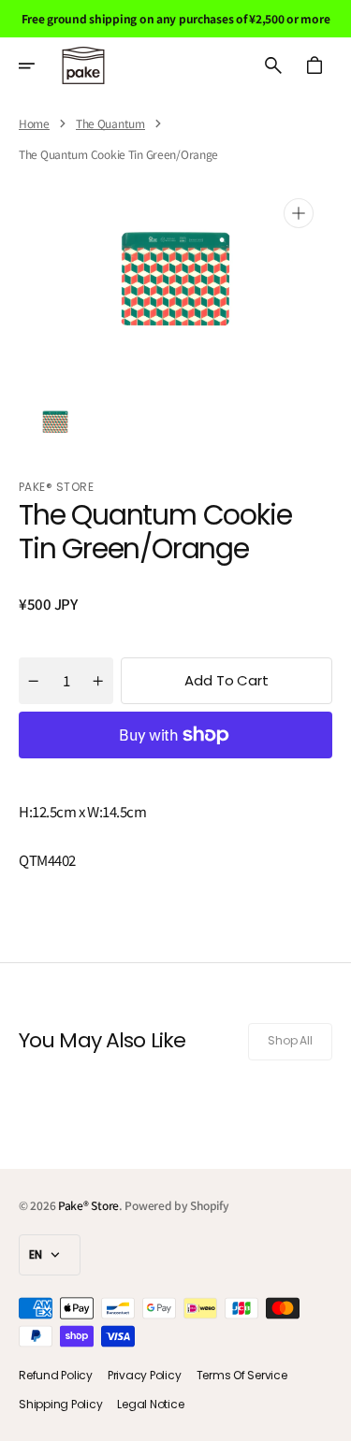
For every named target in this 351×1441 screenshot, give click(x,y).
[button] (39, 65)
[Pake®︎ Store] (83, 65)
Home (34, 123)
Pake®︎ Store (88, 1205)
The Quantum (110, 123)
